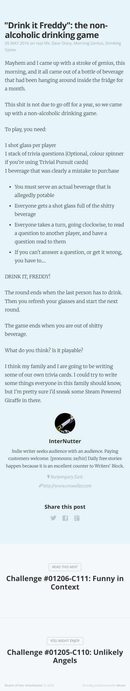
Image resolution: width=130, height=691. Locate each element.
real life (43, 43)
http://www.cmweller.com (67, 486)
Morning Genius (88, 43)
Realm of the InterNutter (24, 685)
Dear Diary (61, 43)
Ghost (120, 685)
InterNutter (65, 441)
